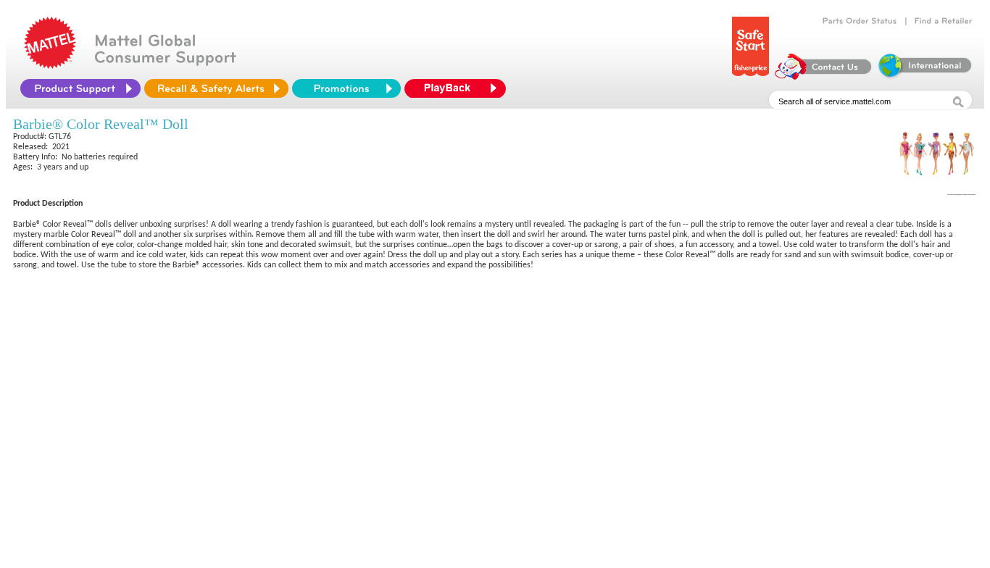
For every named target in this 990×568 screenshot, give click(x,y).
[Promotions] (346, 88)
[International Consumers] (924, 76)
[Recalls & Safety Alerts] (216, 88)
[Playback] (458, 88)
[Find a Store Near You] (944, 21)
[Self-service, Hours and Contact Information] (823, 76)
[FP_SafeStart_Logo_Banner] (750, 76)
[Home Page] (50, 65)
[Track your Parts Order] (860, 21)
